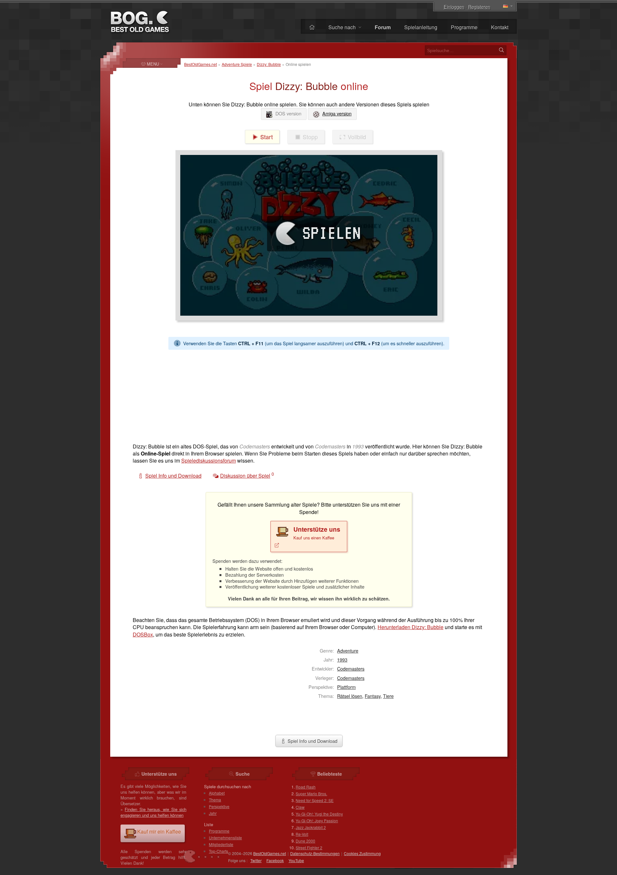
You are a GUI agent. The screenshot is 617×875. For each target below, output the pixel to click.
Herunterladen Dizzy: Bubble (410, 627)
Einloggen (454, 6)
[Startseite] (312, 27)
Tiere (388, 695)
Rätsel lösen (349, 695)
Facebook (275, 860)
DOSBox (143, 634)
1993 (342, 659)
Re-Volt (302, 834)
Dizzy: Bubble (269, 64)
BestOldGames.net (200, 64)
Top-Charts (218, 851)
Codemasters (350, 668)
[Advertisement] (306, 395)
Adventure (347, 650)
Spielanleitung (420, 27)
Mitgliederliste (221, 844)
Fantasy (372, 695)
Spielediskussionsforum (208, 460)
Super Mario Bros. (311, 793)
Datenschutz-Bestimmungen (315, 853)
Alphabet (217, 793)
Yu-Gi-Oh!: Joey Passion (317, 820)
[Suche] (501, 50)
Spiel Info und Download (311, 740)
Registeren (479, 6)
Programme (464, 27)
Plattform (346, 686)
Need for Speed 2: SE (315, 800)
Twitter (256, 860)
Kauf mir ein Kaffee (159, 831)
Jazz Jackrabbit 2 (311, 827)
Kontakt (499, 27)
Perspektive (219, 806)
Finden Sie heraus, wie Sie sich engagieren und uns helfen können (153, 812)
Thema (215, 799)
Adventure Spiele (237, 64)
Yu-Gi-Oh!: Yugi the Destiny (319, 813)
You (296, 860)
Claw (300, 807)
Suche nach (342, 27)
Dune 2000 (305, 840)
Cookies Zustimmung (362, 853)
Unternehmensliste (225, 837)
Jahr (213, 813)
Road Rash (306, 786)
